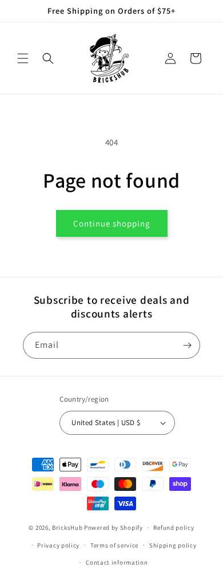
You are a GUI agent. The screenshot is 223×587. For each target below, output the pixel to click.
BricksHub (67, 527)
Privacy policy (58, 545)
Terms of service (114, 545)
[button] (22, 58)
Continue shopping (111, 223)
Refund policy (173, 527)
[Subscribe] (187, 345)
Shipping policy (173, 545)
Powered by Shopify (113, 527)
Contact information (117, 562)
